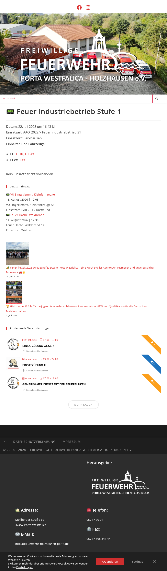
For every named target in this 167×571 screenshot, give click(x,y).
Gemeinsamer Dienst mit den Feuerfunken (54, 384)
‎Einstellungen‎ (24, 567)
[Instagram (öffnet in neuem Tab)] (88, 7)
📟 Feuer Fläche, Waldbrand (25, 215)
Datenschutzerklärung (34, 442)
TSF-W (29, 154)
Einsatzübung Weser (38, 345)
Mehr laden (83, 404)
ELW (22, 160)
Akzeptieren (110, 561)
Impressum (71, 442)
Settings (137, 561)
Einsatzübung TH (34, 365)
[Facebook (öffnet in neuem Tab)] (79, 7)
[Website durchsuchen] (156, 99)
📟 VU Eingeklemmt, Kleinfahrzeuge (30, 194)
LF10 (19, 154)
